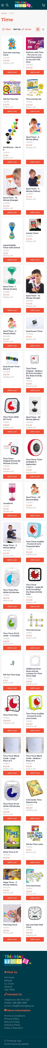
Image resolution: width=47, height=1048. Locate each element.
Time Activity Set (33, 99)
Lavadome (8, 503)
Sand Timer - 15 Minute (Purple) (33, 297)
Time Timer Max (10, 715)
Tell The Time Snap (11, 675)
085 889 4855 (20, 1002)
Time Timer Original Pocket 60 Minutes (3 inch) (11, 460)
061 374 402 (23, 999)
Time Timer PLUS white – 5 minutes (11, 634)
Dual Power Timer (34, 331)
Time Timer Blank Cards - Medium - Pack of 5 (34, 758)
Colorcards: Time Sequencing (34, 801)
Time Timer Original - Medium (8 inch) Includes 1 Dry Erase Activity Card (34, 373)
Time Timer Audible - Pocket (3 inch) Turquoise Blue (35, 543)
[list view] (43, 29)
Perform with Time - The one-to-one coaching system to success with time (34, 57)
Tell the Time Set (10, 99)
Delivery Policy (12, 1025)
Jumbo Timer (32, 233)
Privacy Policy (11, 1018)
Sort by (17, 29)
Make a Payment (13, 1028)
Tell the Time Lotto (34, 844)
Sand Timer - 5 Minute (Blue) (32, 138)
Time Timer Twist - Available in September (34, 461)
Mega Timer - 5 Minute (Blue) (10, 546)
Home (4, 13)
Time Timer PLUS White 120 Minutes (11, 805)
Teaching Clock (10, 925)
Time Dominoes (33, 630)
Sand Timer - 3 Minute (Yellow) (33, 190)
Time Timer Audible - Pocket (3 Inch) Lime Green (35, 715)
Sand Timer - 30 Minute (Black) (33, 418)
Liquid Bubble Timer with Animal (11, 246)
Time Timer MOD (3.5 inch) (11, 418)
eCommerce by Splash (16, 1044)
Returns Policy (12, 1022)
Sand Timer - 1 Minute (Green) (10, 287)
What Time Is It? (10, 852)
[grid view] (37, 29)
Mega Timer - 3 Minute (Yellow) (10, 883)
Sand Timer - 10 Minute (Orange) (10, 199)
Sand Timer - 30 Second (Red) (33, 498)
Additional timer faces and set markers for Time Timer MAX (34, 672)
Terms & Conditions (14, 1015)
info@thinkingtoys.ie (23, 1005)
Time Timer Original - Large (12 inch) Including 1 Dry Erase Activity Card (34, 589)
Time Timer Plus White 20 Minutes (11, 591)
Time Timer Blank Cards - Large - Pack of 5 (11, 758)
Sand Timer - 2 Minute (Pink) (9, 332)
